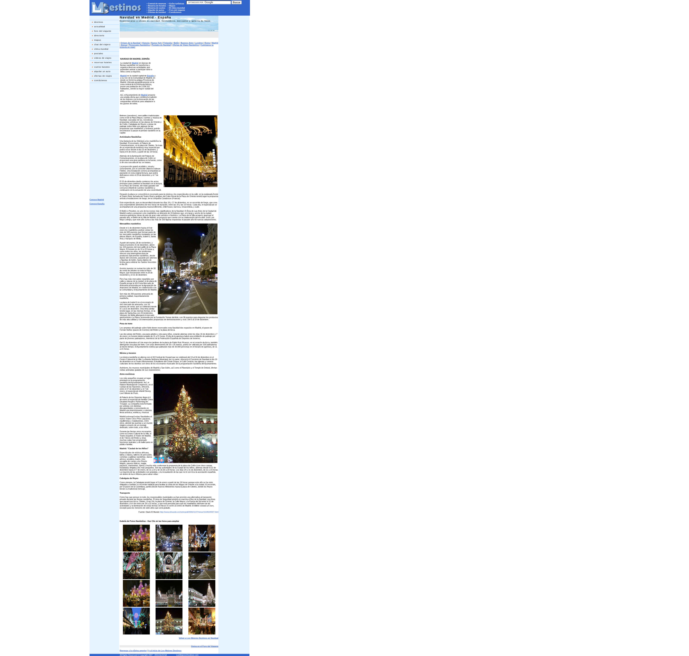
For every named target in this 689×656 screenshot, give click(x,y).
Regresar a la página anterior (133, 651)
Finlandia (167, 43)
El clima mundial (177, 8)
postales (98, 53)
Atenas (124, 45)
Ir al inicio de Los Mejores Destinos (164, 651)
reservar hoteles (103, 62)
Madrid (215, 43)
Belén (176, 43)
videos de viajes (102, 58)
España (150, 76)
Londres (199, 43)
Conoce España (97, 204)
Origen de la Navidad (130, 43)
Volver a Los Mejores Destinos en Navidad (198, 638)
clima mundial (101, 49)
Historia (145, 43)
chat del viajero (102, 44)
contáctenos (100, 80)
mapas (97, 40)
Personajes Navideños (139, 45)
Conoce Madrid (97, 200)
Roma (207, 43)
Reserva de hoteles (157, 6)
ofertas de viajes (103, 76)
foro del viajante (102, 31)
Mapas (172, 6)
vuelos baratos (102, 67)
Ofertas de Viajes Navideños (185, 45)
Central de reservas (157, 4)
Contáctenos (175, 12)
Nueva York (156, 43)
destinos (98, 22)
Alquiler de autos (156, 10)
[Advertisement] (104, 140)
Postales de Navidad (161, 45)
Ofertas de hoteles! (157, 12)
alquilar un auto (102, 71)
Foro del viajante (177, 10)
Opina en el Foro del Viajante (204, 646)
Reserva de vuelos (156, 8)
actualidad (99, 26)
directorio (99, 35)
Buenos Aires (187, 43)
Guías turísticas (176, 4)
